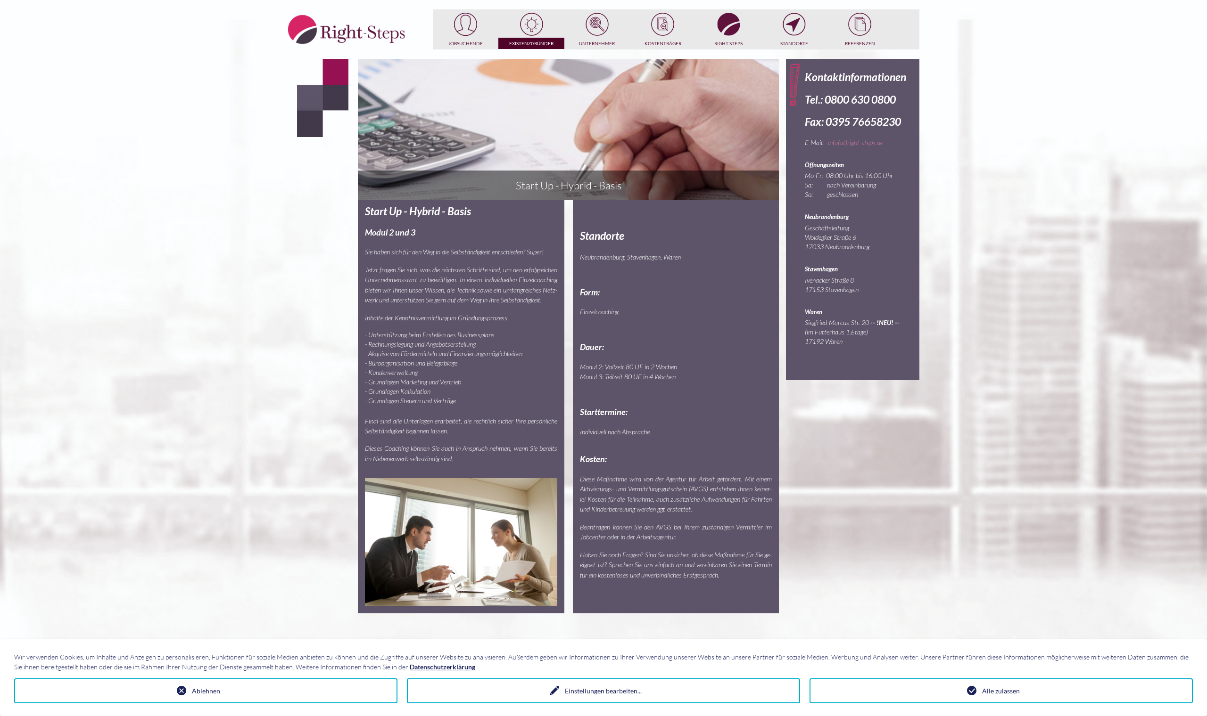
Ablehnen (206, 691)
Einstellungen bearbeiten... (603, 691)
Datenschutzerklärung (442, 667)
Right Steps (728, 43)
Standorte (794, 43)
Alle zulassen (1001, 691)
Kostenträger (663, 43)
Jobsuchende (465, 43)
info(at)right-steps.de (855, 142)
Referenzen (860, 43)
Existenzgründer (531, 43)
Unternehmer (597, 43)
